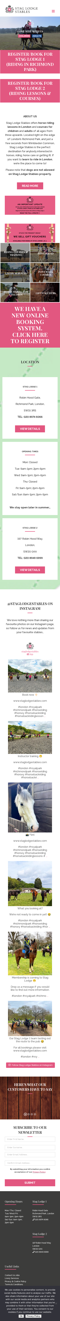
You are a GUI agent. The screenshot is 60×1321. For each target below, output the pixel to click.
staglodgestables (30, 662)
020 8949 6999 (41, 1252)
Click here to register (30, 338)
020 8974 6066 (41, 1219)
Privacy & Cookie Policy (15, 1281)
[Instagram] (48, 688)
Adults (37, 36)
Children (24, 36)
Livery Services (12, 1278)
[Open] (30, 675)
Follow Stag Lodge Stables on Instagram (32, 1065)
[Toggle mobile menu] (53, 11)
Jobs (17, 1275)
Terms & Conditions (14, 1284)
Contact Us (10, 1275)
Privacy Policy (39, 1172)
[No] (56, 1303)
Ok (21, 1316)
